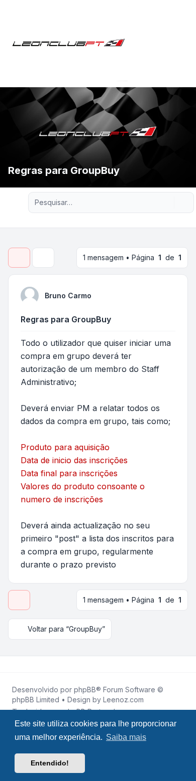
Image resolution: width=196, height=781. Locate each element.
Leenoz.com (123, 699)
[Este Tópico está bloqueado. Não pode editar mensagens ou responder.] (19, 258)
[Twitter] (18, 664)
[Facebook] (10, 664)
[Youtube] (26, 664)
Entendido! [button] (50, 763)
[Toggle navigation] (184, 44)
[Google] (34, 664)
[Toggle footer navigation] (184, 664)
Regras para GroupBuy (66, 319)
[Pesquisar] (165, 202)
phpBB (85, 689)
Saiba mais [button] (126, 737)
